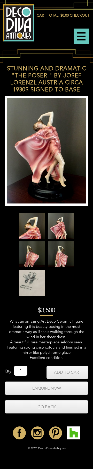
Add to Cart (67, 372)
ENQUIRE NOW (46, 388)
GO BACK (46, 406)
